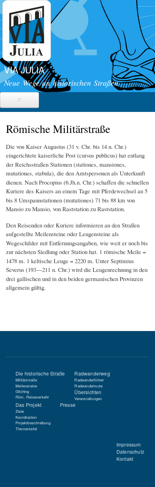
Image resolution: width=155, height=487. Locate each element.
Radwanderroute (88, 386)
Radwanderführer (89, 380)
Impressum (128, 444)
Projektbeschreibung (32, 422)
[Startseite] (25, 31)
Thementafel (26, 428)
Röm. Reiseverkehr (32, 397)
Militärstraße (26, 380)
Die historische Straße (40, 373)
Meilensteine (26, 386)
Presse (68, 404)
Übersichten (87, 392)
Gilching (22, 391)
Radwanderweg (92, 373)
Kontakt (124, 458)
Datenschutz (130, 451)
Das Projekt (28, 404)
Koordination (26, 417)
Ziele (19, 411)
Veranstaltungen (88, 398)
